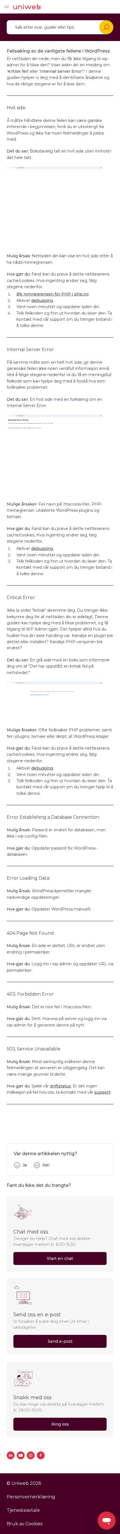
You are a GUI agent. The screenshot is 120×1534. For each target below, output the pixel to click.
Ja (25, 1164)
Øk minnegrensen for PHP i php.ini (52, 294)
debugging (42, 300)
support (102, 1092)
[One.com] (27, 7)
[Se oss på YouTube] (21, 1455)
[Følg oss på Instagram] (31, 1455)
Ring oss (60, 1424)
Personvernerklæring (31, 1496)
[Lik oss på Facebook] (41, 1455)
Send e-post (60, 1341)
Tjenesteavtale (23, 1510)
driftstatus (60, 1086)
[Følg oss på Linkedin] (11, 1455)
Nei (45, 1164)
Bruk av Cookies (24, 1523)
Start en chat (60, 1258)
